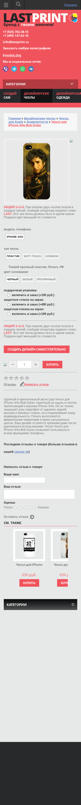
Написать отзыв (36, 384)
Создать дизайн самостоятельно (37, 349)
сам (10, 95)
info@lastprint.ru (16, 42)
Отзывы (10, 384)
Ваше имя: (11, 474)
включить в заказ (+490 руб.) (33, 304)
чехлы (36, 95)
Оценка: (10, 502)
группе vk (21, 451)
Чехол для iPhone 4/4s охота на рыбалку (29, 565)
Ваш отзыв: (12, 486)
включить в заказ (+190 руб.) (33, 295)
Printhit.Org (12, 55)
